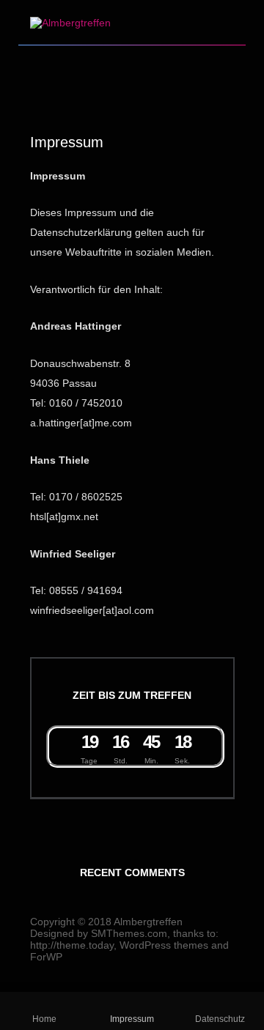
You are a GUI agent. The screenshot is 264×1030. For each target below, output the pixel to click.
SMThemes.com (129, 933)
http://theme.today (72, 945)
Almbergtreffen (148, 921)
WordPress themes (164, 945)
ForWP (46, 957)
